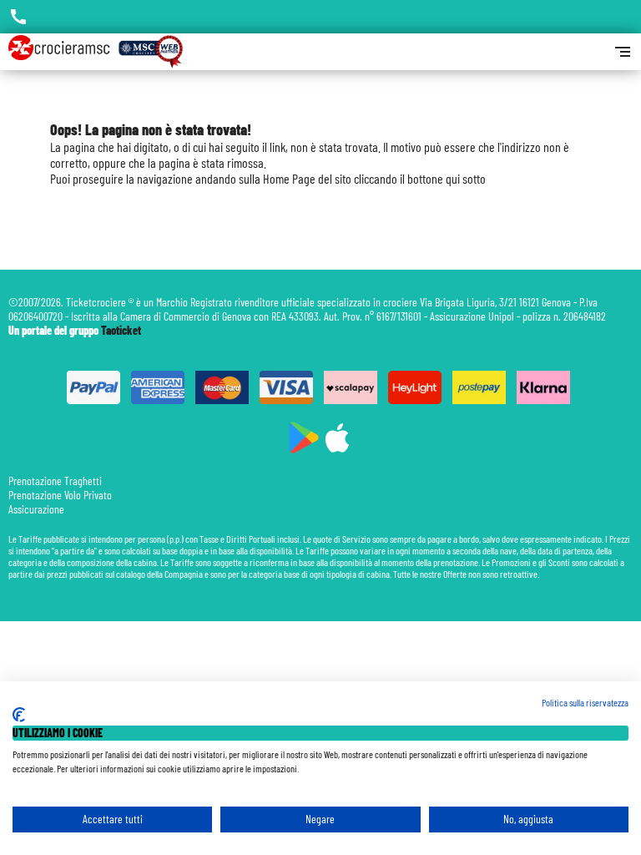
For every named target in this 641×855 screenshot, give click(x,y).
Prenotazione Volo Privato (60, 495)
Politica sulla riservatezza (585, 702)
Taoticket (121, 330)
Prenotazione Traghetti (55, 480)
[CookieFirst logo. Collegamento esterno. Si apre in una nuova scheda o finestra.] (19, 714)
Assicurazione (36, 509)
